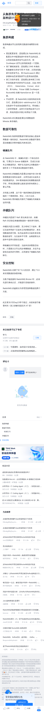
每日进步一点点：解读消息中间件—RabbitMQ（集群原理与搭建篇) (21, 583)
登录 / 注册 (19, 372)
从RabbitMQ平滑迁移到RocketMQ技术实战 (19, 537)
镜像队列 (7, 431)
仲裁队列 (5, 436)
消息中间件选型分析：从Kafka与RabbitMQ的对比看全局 (21, 592)
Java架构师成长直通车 (11, 601)
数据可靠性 (6, 428)
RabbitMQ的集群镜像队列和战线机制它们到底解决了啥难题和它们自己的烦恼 (21, 610)
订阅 (37, 338)
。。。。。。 (6, 685)
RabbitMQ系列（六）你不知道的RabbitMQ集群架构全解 (21, 619)
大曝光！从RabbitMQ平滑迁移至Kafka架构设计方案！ (21, 573)
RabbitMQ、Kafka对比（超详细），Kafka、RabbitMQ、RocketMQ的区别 (19, 637)
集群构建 (5, 424)
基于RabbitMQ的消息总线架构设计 (16, 646)
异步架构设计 (8, 546)
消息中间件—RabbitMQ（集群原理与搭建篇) (19, 555)
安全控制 (5, 440)
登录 (36, 3)
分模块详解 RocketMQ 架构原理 (15, 628)
